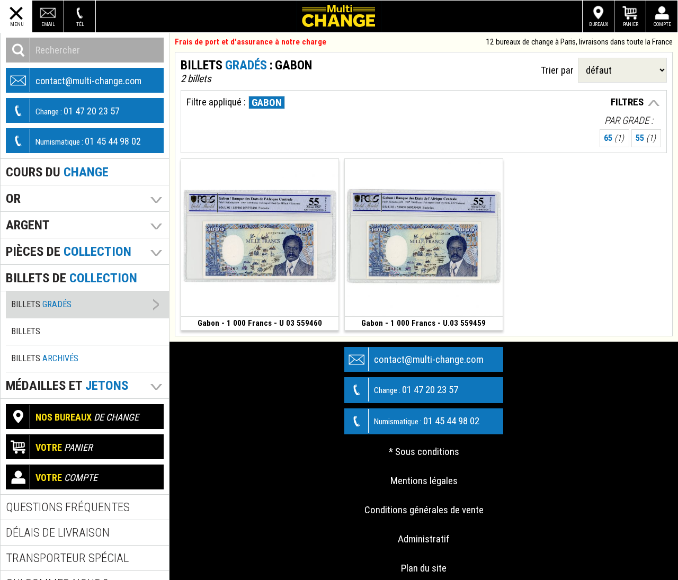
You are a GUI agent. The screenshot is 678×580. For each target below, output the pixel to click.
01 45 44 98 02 (88, 141)
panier (64, 447)
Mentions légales (424, 481)
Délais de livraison (58, 532)
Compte (662, 24)
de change (87, 417)
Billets (41, 304)
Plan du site (424, 568)
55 (646, 138)
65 (614, 138)
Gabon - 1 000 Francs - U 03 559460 (260, 323)
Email (48, 24)
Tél (80, 24)
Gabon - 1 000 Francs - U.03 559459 (423, 323)
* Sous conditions (424, 451)
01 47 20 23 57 (77, 111)
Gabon (267, 102)
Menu (16, 24)
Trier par (559, 70)
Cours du (57, 172)
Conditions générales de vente (424, 510)
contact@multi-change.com (88, 80)
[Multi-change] (339, 16)
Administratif (424, 539)
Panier (630, 24)
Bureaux (598, 24)
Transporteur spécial (67, 558)
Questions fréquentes (68, 507)
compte (66, 477)
